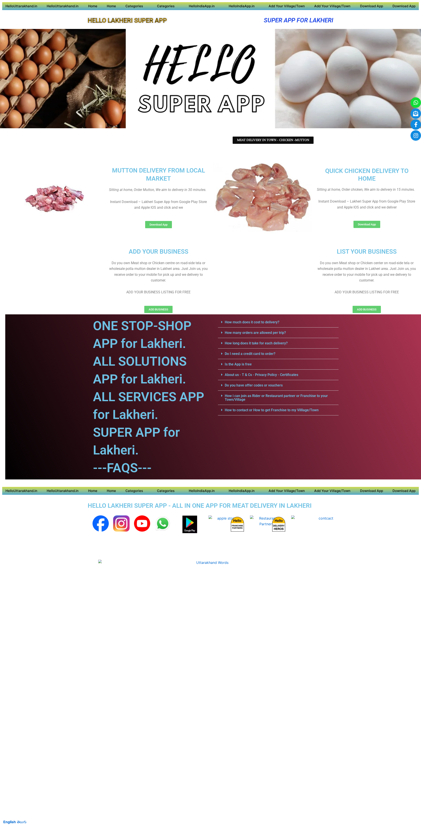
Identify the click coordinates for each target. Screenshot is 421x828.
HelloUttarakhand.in (21, 6)
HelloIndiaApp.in (202, 6)
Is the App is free (238, 364)
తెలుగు (22, 822)
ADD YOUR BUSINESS (158, 251)
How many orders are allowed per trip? (255, 333)
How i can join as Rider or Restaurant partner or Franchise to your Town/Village (276, 398)
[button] (278, 322)
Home (92, 6)
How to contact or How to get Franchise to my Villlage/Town (272, 410)
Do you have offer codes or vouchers (254, 385)
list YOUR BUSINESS (367, 251)
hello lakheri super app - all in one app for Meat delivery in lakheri (200, 505)
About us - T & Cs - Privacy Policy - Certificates (261, 375)
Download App (371, 6)
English (9, 822)
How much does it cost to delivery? (252, 322)
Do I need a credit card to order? (250, 354)
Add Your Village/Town (287, 6)
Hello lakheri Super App (127, 20)
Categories (134, 6)
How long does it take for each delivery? (256, 343)
